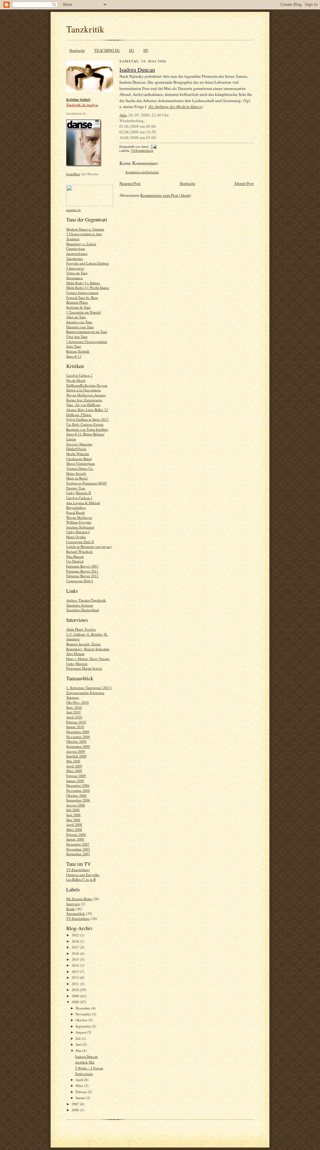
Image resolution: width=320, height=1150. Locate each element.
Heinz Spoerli (76, 473)
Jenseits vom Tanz (79, 322)
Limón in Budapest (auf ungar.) (89, 546)
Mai (79, 1050)
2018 (76, 941)
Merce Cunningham (80, 463)
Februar (82, 1091)
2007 (76, 1104)
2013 (76, 971)
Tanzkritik (85, 29)
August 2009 (75, 751)
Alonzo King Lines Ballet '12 (87, 409)
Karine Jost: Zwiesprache (84, 400)
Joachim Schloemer (80, 527)
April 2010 (74, 717)
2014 (76, 965)
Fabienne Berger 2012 (82, 575)
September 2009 (78, 746)
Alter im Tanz (76, 317)
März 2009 (74, 770)
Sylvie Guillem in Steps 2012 (87, 419)
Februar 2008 (76, 834)
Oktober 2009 (76, 741)
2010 (76, 989)
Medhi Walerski (77, 453)
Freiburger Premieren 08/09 (86, 483)
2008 (76, 1001)
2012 (76, 977)
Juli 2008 (73, 809)
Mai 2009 (73, 761)
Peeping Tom (75, 488)
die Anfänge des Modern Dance (175, 106)
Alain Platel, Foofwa (81, 629)
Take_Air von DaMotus (83, 404)
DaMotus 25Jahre (79, 414)
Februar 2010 (76, 722)
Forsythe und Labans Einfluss (87, 263)
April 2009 (74, 766)
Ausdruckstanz (77, 253)
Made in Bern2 (77, 478)
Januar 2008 (75, 839)
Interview (73, 903)
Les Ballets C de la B (81, 879)
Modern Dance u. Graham (85, 229)
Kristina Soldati (78, 99)
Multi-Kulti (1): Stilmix (83, 282)
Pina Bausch (75, 556)
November (84, 1014)
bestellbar (73, 173)
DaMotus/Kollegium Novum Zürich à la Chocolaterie (87, 388)
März (80, 1085)
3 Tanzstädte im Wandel (83, 312)
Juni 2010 (73, 712)
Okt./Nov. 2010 (77, 702)
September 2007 (78, 853)
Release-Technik (77, 351)
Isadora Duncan (86, 1056)
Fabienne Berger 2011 (82, 571)
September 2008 (78, 800)
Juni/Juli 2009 (76, 756)
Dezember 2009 (77, 731)
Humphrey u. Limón (81, 243)
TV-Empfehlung (78, 869)
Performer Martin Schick (84, 668)
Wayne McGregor (79, 517)
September (84, 1026)
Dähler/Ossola (76, 448)
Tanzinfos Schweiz (79, 605)
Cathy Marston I (78, 531)
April (80, 1079)
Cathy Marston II (78, 492)
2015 (76, 959)
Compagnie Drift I (79, 580)
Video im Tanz (77, 272)
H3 (131, 50)
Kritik (70, 908)
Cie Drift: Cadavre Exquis (84, 424)
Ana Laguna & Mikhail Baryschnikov (83, 505)
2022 (76, 935)
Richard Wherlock (79, 551)
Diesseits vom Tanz (80, 327)
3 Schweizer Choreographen (86, 341)
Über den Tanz (77, 336)
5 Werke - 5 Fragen (89, 1068)
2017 (76, 947)
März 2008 (74, 829)
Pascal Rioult (75, 512)
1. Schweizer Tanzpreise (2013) (89, 687)
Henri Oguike (76, 536)
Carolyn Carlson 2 (79, 375)
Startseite (77, 50)
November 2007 (78, 849)
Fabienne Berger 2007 (82, 566)
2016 (76, 953)
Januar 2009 (75, 780)
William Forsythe (78, 522)
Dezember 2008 (77, 785)
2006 (76, 1110)
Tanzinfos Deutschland (82, 609)
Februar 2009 (76, 775)
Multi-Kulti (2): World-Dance (87, 287)
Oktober (82, 1020)
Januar (81, 1097)
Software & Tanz (78, 307)
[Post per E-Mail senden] (153, 146)
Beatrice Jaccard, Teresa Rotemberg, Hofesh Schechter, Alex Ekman (88, 649)
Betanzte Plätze (77, 302)
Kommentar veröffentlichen (142, 172)
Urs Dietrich (75, 561)
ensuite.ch (73, 209)
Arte (123, 115)
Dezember (83, 1008)
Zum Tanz (73, 346)
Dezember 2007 (77, 844)
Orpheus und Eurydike (82, 874)
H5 (145, 50)
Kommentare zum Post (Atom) (165, 195)
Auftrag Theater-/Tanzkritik (86, 600)
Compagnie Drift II (80, 541)
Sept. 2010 (74, 707)
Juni (79, 1044)
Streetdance (74, 277)
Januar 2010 (75, 726)
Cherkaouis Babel (79, 458)
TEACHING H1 (107, 50)
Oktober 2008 (76, 795)
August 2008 (75, 805)
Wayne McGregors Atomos (86, 395)
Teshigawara (84, 1073)
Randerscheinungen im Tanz (86, 331)
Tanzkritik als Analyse (82, 104)
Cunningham (75, 248)
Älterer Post (244, 183)
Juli (79, 1038)
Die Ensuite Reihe (79, 898)
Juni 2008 (73, 814)
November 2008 (78, 790)
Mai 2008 (73, 819)
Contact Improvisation (82, 292)
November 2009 (78, 736)
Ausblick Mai (84, 1062)
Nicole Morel (75, 380)
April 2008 (74, 824)
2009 (76, 996)
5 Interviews (75, 268)
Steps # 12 (73, 356)
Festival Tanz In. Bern (82, 297)
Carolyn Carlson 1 (79, 497)
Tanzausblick (75, 913)
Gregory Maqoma (79, 444)
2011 (76, 983)
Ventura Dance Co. (79, 468)
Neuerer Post (130, 183)
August (81, 1032)
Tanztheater (74, 258)
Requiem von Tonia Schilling (87, 429)
